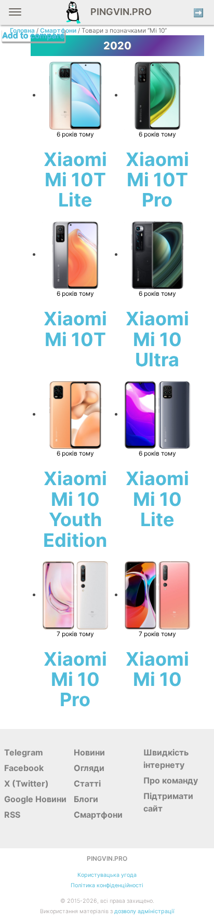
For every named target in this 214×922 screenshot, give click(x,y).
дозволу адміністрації (144, 911)
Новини (89, 752)
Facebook (24, 768)
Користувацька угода (107, 875)
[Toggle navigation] (15, 16)
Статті (87, 783)
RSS (12, 814)
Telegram (23, 752)
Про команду (170, 780)
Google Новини (35, 799)
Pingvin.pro (118, 11)
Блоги (86, 799)
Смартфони (98, 814)
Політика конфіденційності (107, 885)
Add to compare (33, 35)
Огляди (89, 768)
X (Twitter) (26, 783)
